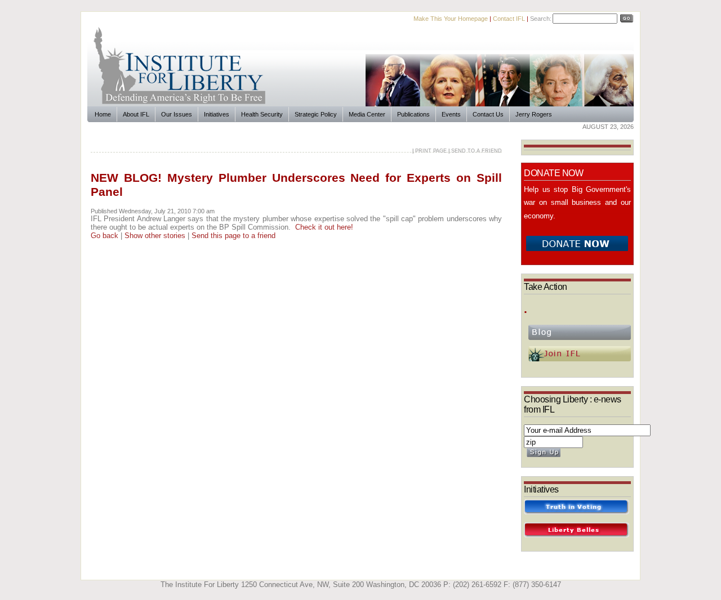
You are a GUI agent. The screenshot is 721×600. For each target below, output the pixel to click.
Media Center (367, 114)
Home (103, 114)
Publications (413, 114)
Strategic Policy (316, 114)
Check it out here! (324, 227)
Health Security (262, 114)
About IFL (136, 114)
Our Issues (176, 114)
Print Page (431, 151)
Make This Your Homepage (450, 18)
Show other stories (154, 235)
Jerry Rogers (533, 114)
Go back (104, 235)
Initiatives (216, 114)
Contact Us (488, 114)
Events (451, 114)
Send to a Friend (476, 151)
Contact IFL (509, 18)
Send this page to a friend (233, 235)
